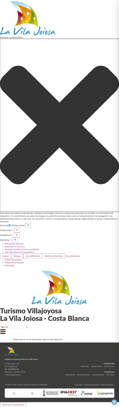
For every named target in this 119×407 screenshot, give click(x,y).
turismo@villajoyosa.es (13, 375)
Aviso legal (9, 265)
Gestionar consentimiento (13, 404)
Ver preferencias (32, 256)
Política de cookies (13, 260)
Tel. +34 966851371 (12, 369)
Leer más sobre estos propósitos (19, 252)
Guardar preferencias (53, 256)
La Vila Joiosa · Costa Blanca (44, 318)
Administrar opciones (14, 244)
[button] (59, 125)
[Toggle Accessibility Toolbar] (114, 402)
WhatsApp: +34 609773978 (15, 372)
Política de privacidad (14, 262)
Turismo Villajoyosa (31, 311)
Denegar (17, 256)
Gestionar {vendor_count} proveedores (22, 249)
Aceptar (5, 256)
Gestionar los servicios (15, 246)
